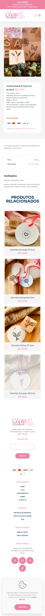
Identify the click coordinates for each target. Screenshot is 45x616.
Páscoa (33, 128)
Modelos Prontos (22, 128)
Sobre (22, 497)
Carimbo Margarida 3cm (22, 297)
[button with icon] (14, 560)
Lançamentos (22, 493)
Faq (22, 519)
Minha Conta (22, 532)
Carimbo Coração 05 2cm (22, 393)
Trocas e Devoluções (22, 516)
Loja (22, 490)
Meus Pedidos (22, 535)
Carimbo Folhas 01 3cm (22, 345)
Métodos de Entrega (22, 513)
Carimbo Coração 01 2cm (22, 250)
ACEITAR (22, 607)
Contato (22, 500)
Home (22, 487)
